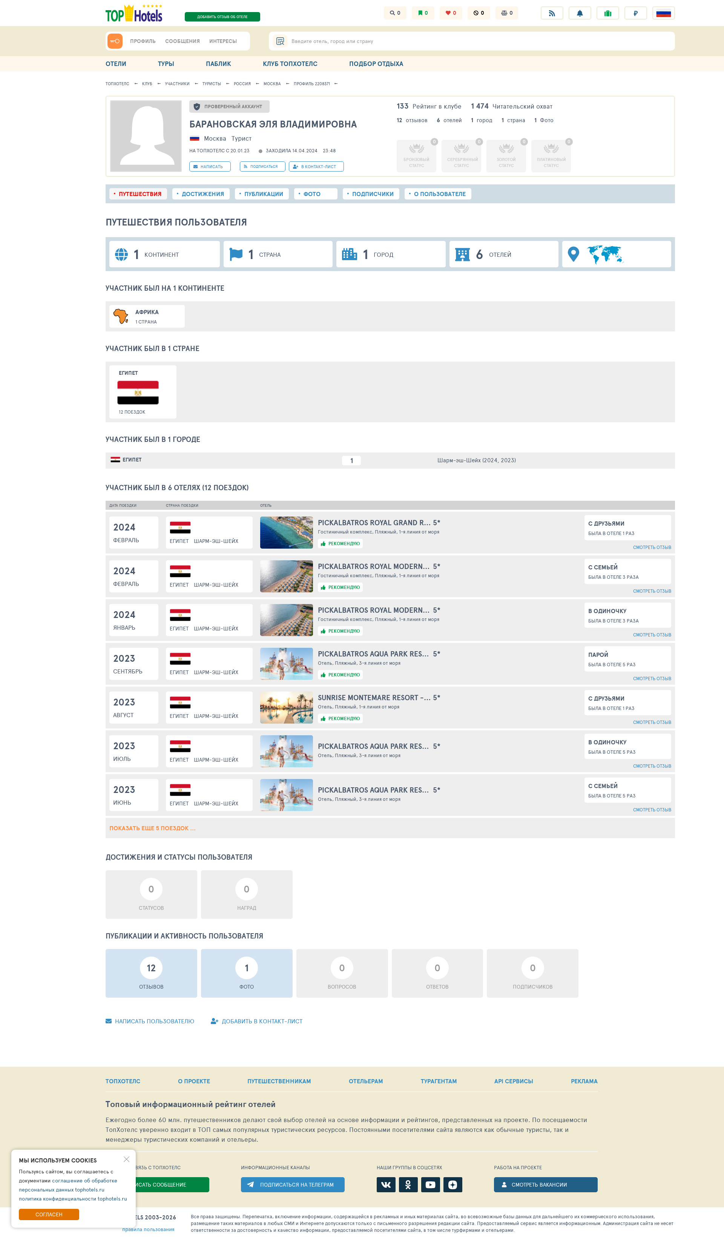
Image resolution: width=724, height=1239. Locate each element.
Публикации (263, 193)
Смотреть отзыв (652, 547)
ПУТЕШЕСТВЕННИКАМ (279, 1081)
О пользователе (440, 193)
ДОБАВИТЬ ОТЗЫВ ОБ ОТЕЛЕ (222, 16)
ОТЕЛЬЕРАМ (366, 1081)
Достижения (203, 193)
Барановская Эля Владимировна (273, 124)
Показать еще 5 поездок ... (152, 828)
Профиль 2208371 (312, 83)
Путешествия (140, 193)
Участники (177, 83)
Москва (272, 83)
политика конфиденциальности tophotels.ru (73, 1198)
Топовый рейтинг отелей (191, 1104)
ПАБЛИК (218, 63)
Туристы (211, 83)
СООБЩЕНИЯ (182, 41)
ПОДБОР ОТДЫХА (376, 63)
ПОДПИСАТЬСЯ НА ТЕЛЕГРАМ (297, 1184)
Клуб (147, 83)
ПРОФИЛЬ (143, 41)
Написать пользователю (154, 1021)
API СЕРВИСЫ (513, 1081)
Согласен (49, 1214)
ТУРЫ (166, 63)
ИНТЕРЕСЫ (223, 41)
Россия (242, 83)
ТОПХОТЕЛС (123, 1081)
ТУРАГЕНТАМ (439, 1081)
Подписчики (373, 193)
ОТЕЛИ (116, 63)
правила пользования (148, 1229)
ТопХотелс (117, 83)
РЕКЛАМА (584, 1081)
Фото (312, 193)
